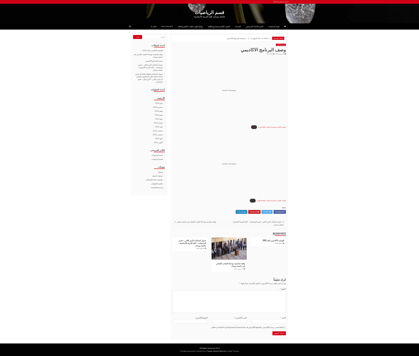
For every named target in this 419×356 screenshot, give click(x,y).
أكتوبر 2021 (158, 142)
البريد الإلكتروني (240, 318)
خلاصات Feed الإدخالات (154, 180)
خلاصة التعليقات (157, 184)
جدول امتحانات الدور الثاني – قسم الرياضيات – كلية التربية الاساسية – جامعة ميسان (192, 243)
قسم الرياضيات (209, 12)
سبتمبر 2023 (158, 131)
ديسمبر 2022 (158, 134)
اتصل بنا (153, 26)
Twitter (266, 212)
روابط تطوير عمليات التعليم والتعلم (190, 26)
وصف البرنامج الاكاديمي (154, 61)
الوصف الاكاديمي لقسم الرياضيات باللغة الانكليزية (271, 200)
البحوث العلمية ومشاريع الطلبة (219, 26)
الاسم (283, 318)
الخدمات (238, 26)
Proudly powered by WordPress (193, 351)
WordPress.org (157, 188)
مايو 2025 (159, 103)
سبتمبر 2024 (158, 107)
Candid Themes (233, 351)
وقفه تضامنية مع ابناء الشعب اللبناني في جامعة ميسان (196, 222)
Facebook (279, 212)
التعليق (283, 289)
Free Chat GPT (167, 26)
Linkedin (240, 212)
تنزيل (254, 127)
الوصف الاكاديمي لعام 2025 (273, 240)
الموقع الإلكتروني (201, 318)
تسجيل (160, 172)
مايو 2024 (159, 119)
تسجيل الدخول (157, 176)
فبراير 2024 (158, 123)
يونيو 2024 (159, 115)
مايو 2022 (159, 138)
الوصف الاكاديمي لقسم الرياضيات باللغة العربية (272, 127)
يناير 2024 (159, 127)
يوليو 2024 (159, 111)
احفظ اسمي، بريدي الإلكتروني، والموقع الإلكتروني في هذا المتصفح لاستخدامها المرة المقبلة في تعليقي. (247, 327)
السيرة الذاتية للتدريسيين (254, 26)
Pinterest (254, 212)
